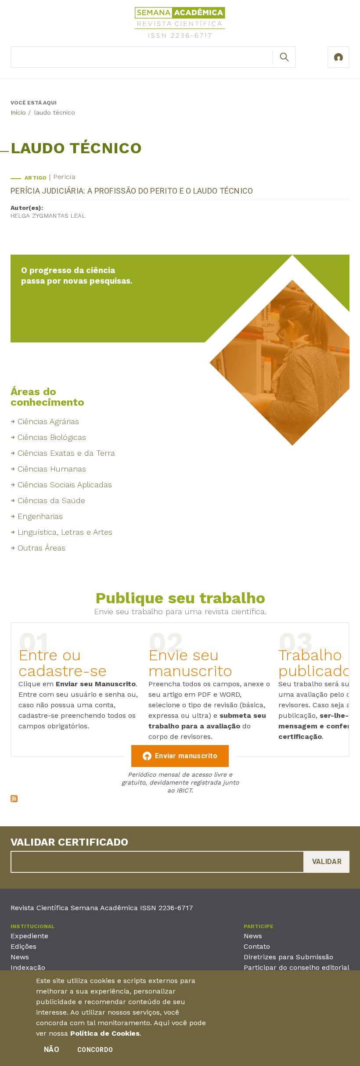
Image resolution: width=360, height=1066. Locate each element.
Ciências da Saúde (51, 500)
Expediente (29, 936)
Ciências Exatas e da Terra (66, 452)
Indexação (28, 967)
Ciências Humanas (52, 468)
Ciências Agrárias (48, 421)
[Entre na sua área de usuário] (338, 57)
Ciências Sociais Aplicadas (65, 484)
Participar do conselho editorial (296, 967)
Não (51, 1049)
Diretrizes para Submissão (288, 957)
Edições (23, 946)
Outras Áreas (41, 547)
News (20, 957)
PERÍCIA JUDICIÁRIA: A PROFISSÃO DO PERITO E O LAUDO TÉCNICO (132, 190)
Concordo (95, 1049)
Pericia (64, 177)
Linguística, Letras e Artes (65, 532)
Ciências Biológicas (52, 437)
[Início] (180, 24)
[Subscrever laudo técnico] (14, 800)
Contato (257, 946)
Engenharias (40, 516)
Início (18, 112)
